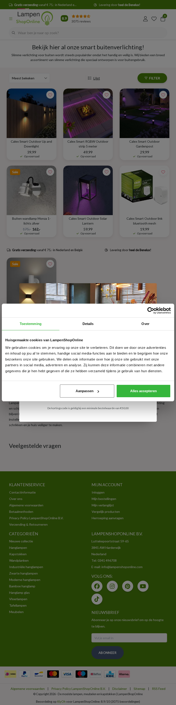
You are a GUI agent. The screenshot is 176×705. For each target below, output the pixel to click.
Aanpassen (85, 391)
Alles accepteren (143, 391)
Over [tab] (145, 324)
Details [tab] (88, 324)
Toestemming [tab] (30, 324)
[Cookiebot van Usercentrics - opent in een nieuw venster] (151, 310)
